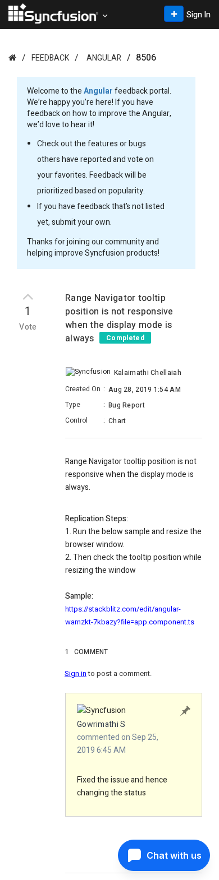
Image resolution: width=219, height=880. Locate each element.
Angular (103, 58)
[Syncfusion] (12, 57)
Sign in (75, 673)
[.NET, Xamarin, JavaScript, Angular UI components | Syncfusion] (53, 13)
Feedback (50, 58)
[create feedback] (174, 14)
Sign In (198, 15)
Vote (28, 327)
